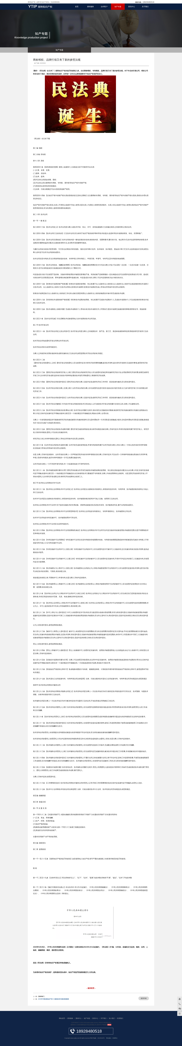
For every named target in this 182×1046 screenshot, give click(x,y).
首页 (76, 6)
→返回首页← (91, 988)
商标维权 (87, 71)
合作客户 (104, 6)
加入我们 (112, 1018)
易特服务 (90, 6)
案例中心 (79, 1018)
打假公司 (136, 71)
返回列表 (144, 998)
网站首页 (62, 1018)
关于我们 (145, 6)
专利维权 (95, 71)
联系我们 (120, 1018)
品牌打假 (104, 71)
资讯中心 (131, 6)
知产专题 (117, 6)
